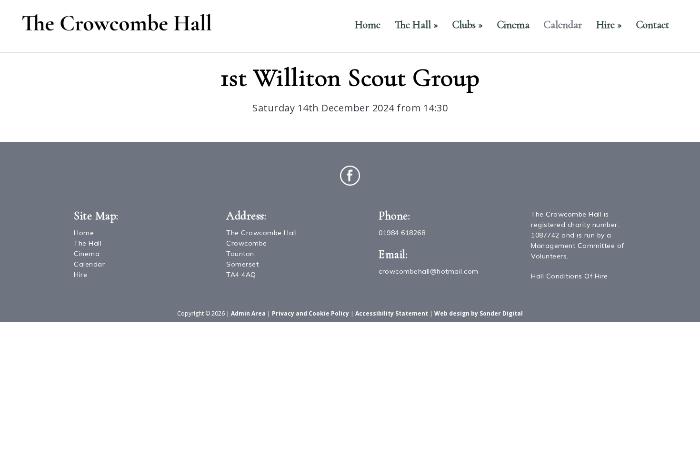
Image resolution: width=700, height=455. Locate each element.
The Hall (416, 25)
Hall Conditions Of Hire (569, 276)
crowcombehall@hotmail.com (429, 271)
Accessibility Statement (391, 313)
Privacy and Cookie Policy (310, 313)
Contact (652, 25)
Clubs (467, 25)
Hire (609, 25)
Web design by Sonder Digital (478, 313)
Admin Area (248, 313)
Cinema (513, 25)
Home (367, 25)
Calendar (563, 25)
